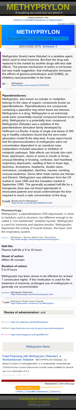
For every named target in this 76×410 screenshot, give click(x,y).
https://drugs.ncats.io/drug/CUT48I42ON (30, 85)
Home (17, 20)
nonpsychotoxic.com (38, 17)
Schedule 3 (50, 46)
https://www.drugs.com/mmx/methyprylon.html (32, 294)
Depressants (55, 20)
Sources (55, 391)
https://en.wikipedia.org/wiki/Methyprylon (29, 322)
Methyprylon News (38, 346)
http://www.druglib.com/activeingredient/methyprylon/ (35, 239)
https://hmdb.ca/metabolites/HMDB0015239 (31, 203)
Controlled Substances (35, 20)
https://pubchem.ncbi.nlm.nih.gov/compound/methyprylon (37, 328)
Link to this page (67, 384)
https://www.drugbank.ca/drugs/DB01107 (30, 334)
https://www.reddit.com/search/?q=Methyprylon (32, 303)
